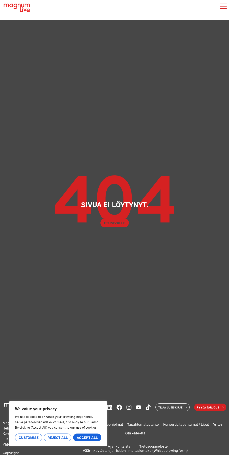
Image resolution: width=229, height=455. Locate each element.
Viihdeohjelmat (110, 424)
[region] (58, 423)
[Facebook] (119, 407)
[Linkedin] (109, 407)
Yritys (218, 424)
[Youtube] (138, 407)
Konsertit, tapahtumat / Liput (186, 424)
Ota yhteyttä (135, 432)
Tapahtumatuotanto (143, 424)
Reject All (57, 437)
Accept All (87, 437)
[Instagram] (129, 407)
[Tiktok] (148, 407)
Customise (28, 437)
